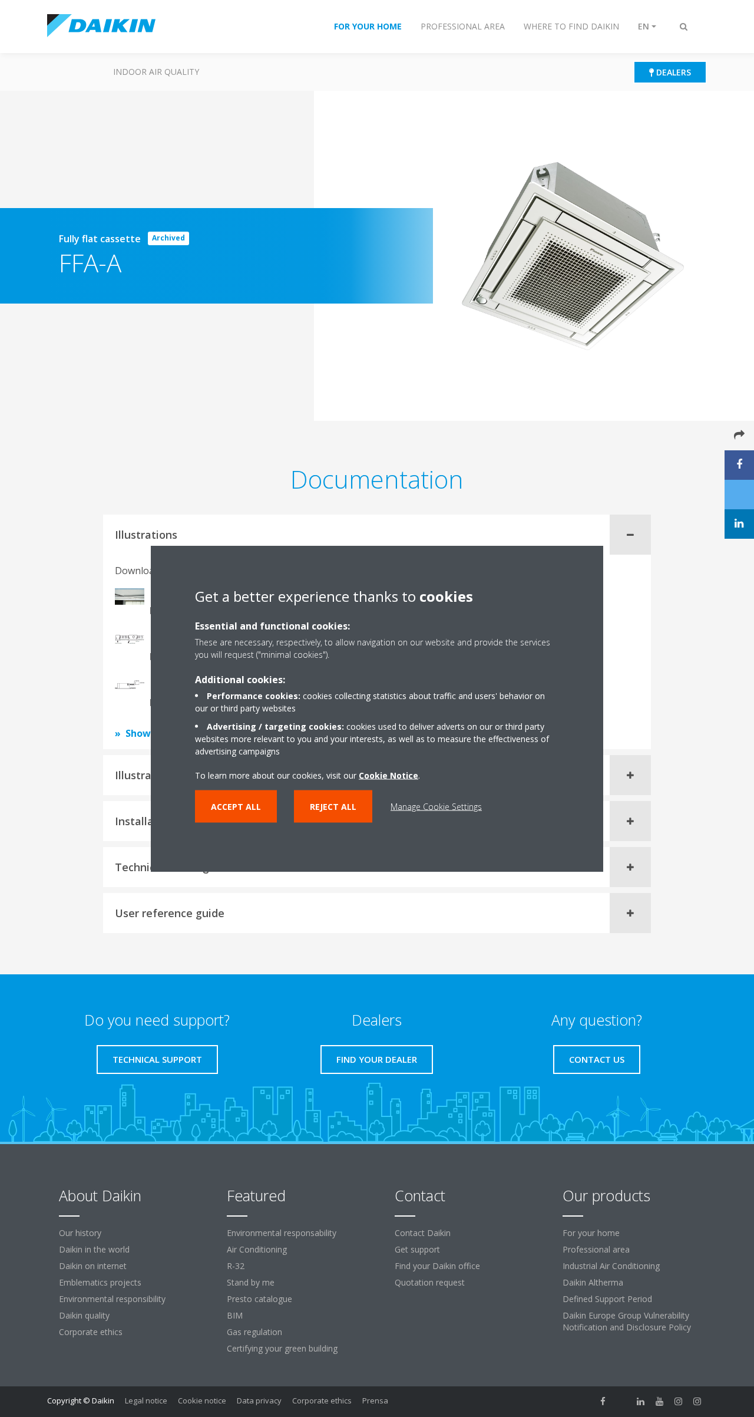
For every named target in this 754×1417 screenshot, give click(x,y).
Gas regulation (254, 1331)
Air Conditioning (257, 1249)
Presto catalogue (259, 1298)
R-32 (235, 1265)
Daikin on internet (93, 1265)
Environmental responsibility (112, 1298)
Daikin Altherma (593, 1282)
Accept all (236, 806)
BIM (235, 1315)
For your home (591, 1232)
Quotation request (430, 1282)
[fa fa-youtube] (659, 1401)
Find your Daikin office (437, 1265)
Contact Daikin (423, 1232)
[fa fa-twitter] (622, 1401)
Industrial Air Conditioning (611, 1265)
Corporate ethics (91, 1331)
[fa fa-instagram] (678, 1401)
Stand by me (251, 1282)
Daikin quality (84, 1315)
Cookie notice (202, 1400)
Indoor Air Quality (156, 71)
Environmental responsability (281, 1232)
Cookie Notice (388, 775)
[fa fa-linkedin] (640, 1401)
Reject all (333, 806)
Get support (417, 1249)
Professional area (596, 1249)
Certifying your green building (282, 1348)
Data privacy (259, 1400)
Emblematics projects (100, 1282)
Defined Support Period (607, 1298)
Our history (80, 1232)
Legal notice (146, 1400)
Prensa (375, 1400)
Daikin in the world (94, 1249)
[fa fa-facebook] (603, 1401)
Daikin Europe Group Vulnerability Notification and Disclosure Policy (627, 1321)
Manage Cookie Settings (436, 806)
